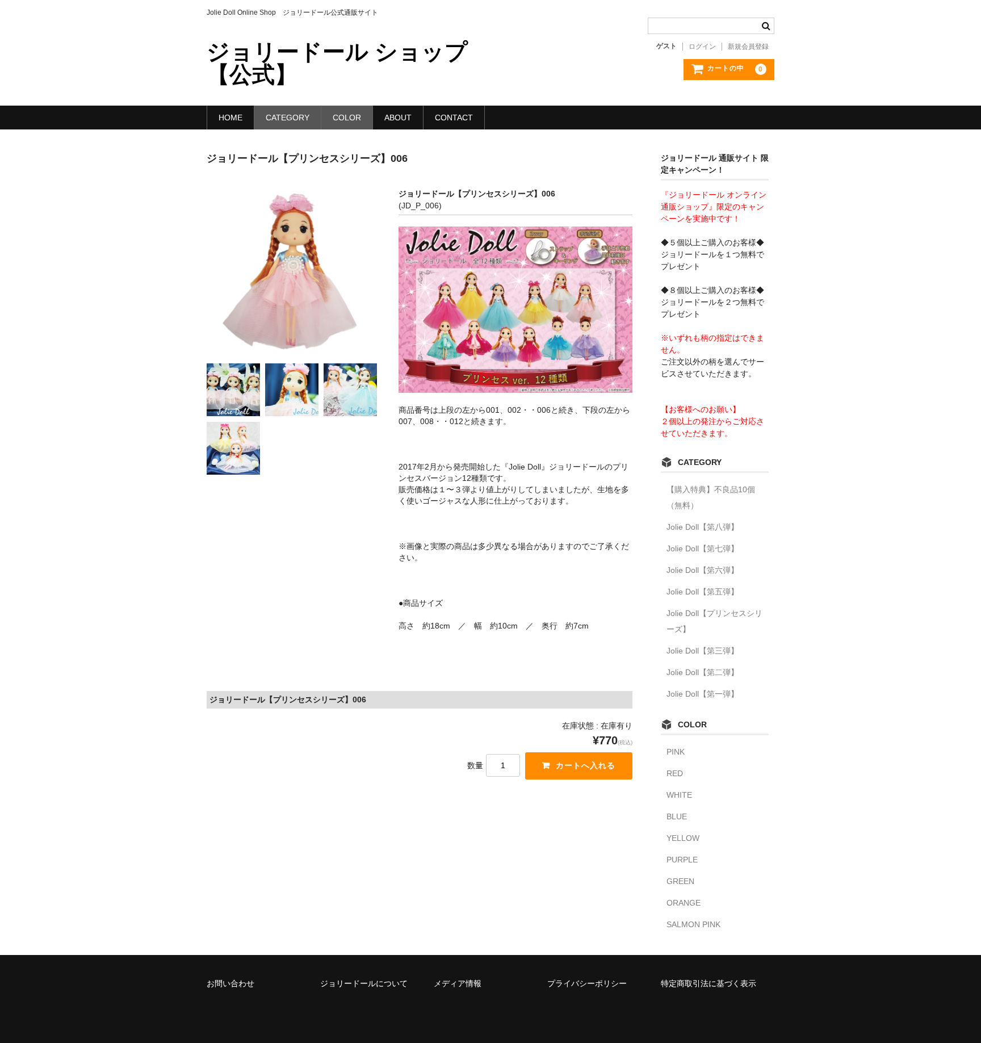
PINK (675, 751)
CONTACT (454, 117)
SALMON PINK (693, 924)
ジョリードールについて (364, 983)
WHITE (679, 794)
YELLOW (682, 838)
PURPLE (682, 859)
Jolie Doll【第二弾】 (702, 672)
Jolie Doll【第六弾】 (702, 570)
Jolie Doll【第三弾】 (702, 650)
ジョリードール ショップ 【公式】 (337, 63)
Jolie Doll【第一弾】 (702, 693)
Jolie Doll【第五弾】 (702, 591)
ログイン (702, 47)
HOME (230, 117)
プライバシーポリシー (587, 983)
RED (674, 773)
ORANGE (683, 902)
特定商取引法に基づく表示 (708, 983)
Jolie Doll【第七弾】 (702, 548)
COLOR (347, 117)
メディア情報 (457, 983)
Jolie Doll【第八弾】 (702, 526)
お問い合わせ (230, 983)
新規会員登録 (748, 47)
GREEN (680, 881)
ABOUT (398, 117)
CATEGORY (287, 117)
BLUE (676, 816)
